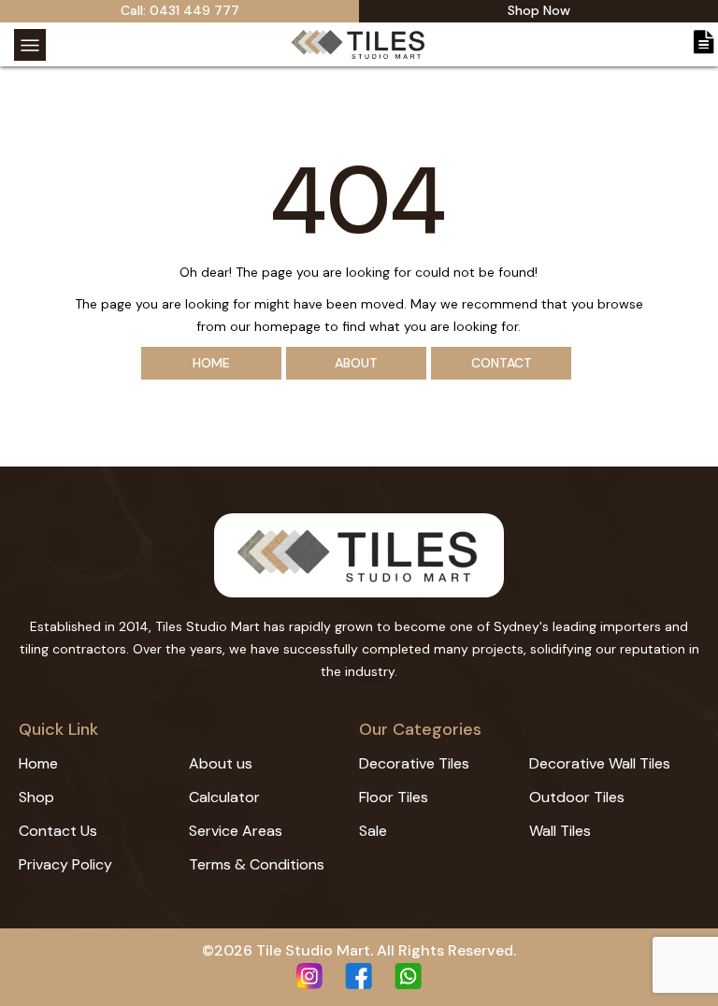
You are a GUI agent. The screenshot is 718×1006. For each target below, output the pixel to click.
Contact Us (58, 831)
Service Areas (235, 831)
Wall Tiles (560, 831)
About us (220, 763)
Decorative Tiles (414, 763)
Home (211, 362)
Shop (36, 797)
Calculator (224, 797)
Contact (501, 362)
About (356, 362)
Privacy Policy (65, 864)
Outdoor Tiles (577, 797)
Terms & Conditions (256, 864)
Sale (373, 831)
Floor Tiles (393, 797)
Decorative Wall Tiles (599, 763)
